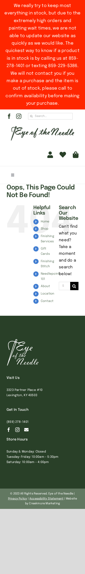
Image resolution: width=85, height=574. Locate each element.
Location (47, 293)
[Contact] (26, 430)
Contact (47, 301)
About (45, 286)
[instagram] (18, 116)
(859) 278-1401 (18, 421)
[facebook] (9, 116)
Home (45, 221)
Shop (45, 228)
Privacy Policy (17, 498)
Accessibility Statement (46, 498)
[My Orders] (63, 155)
